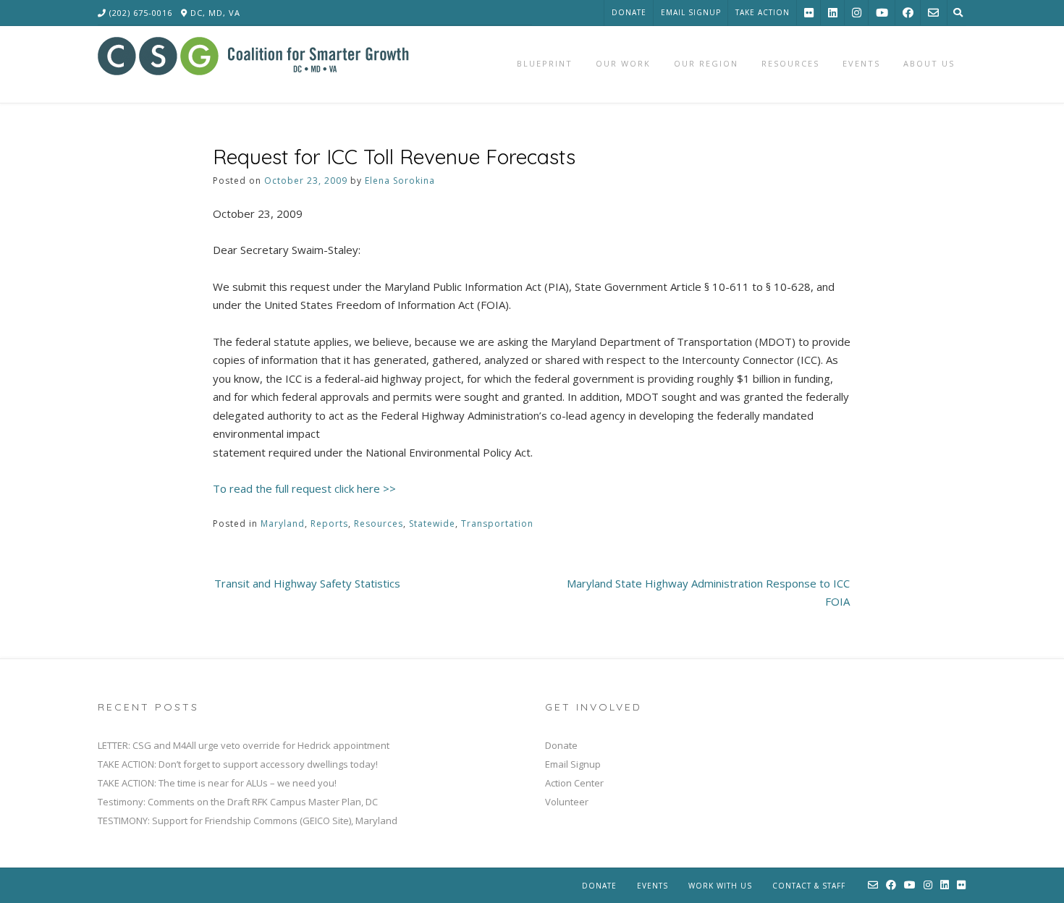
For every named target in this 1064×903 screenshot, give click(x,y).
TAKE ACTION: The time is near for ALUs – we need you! (217, 782)
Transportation (497, 523)
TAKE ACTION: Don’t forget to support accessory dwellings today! (238, 764)
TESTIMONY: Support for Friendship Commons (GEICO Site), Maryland (247, 820)
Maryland (283, 523)
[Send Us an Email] (933, 12)
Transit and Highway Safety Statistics (307, 583)
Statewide (432, 523)
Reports (329, 523)
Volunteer (566, 801)
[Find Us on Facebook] (908, 12)
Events (652, 886)
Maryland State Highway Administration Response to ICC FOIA (708, 592)
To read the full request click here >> (304, 488)
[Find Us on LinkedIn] (833, 12)
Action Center (574, 782)
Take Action (762, 12)
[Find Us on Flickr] (809, 12)
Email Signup (691, 12)
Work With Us (720, 886)
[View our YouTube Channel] (882, 12)
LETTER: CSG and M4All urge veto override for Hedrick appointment (243, 745)
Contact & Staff (808, 886)
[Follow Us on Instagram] (857, 12)
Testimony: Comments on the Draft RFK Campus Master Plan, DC (238, 801)
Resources (378, 523)
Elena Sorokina (400, 180)
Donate (629, 12)
